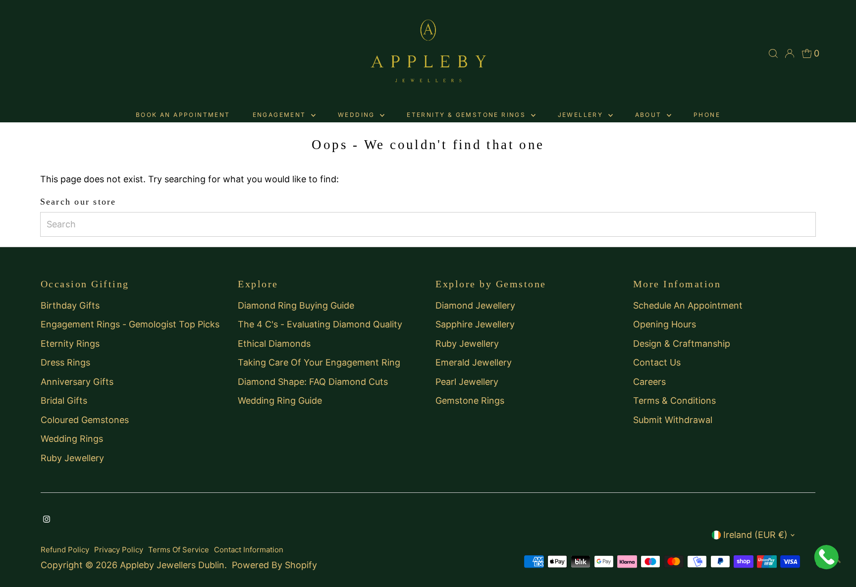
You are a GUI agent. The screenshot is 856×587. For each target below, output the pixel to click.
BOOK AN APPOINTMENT (183, 114)
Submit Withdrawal (672, 420)
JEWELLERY (582, 114)
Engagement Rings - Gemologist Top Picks (130, 324)
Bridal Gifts (64, 400)
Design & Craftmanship (681, 343)
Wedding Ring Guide (280, 400)
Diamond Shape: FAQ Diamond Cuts (313, 381)
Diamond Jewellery (475, 305)
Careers (649, 381)
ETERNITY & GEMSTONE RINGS (467, 114)
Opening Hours (664, 324)
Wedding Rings (72, 438)
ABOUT (649, 114)
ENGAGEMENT (281, 114)
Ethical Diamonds (274, 343)
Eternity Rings (70, 343)
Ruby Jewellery (72, 458)
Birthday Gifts (70, 305)
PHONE (707, 114)
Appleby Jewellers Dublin (172, 565)
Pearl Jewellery (466, 381)
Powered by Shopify (274, 565)
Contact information (248, 549)
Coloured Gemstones (85, 420)
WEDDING (357, 114)
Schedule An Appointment (688, 305)
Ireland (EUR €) (755, 535)
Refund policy (65, 549)
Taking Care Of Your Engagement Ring (319, 362)
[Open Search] (773, 53)
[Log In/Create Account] (789, 53)
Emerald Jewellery (473, 362)
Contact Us (657, 362)
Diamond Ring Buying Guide (296, 305)
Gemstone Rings (469, 400)
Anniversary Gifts (77, 381)
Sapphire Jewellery (475, 324)
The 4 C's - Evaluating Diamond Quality (320, 324)
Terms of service (178, 549)
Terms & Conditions (674, 400)
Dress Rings (65, 362)
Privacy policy (118, 549)
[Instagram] (47, 520)
